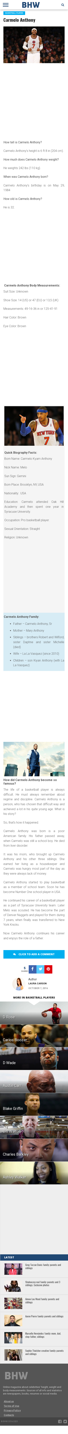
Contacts (9, 1415)
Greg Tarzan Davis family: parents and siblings (43, 1266)
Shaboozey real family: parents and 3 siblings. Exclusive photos (42, 1284)
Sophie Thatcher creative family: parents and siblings (44, 1352)
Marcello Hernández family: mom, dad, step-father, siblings (43, 1335)
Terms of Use (11, 1405)
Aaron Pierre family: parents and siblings (44, 1316)
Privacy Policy (12, 1410)
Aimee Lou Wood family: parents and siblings (42, 1301)
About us (9, 1401)
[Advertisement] (34, 101)
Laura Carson (37, 983)
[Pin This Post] (48, 969)
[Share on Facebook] (33, 969)
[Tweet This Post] (40, 969)
